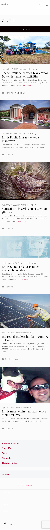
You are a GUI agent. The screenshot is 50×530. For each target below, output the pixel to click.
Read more (27, 85)
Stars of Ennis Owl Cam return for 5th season (24, 210)
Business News (10, 443)
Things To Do (19, 93)
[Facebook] (4, 524)
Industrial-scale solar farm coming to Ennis (25, 338)
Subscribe (6, 493)
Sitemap (6, 474)
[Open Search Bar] (39, 6)
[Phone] (10, 524)
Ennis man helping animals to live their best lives (24, 413)
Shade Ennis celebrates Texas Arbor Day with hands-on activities (25, 74)
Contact (5, 511)
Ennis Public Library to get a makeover (20, 139)
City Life (9, 93)
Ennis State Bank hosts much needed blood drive (20, 268)
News (4, 499)
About (5, 505)
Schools (6, 458)
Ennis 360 (4, 4)
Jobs (16, 359)
